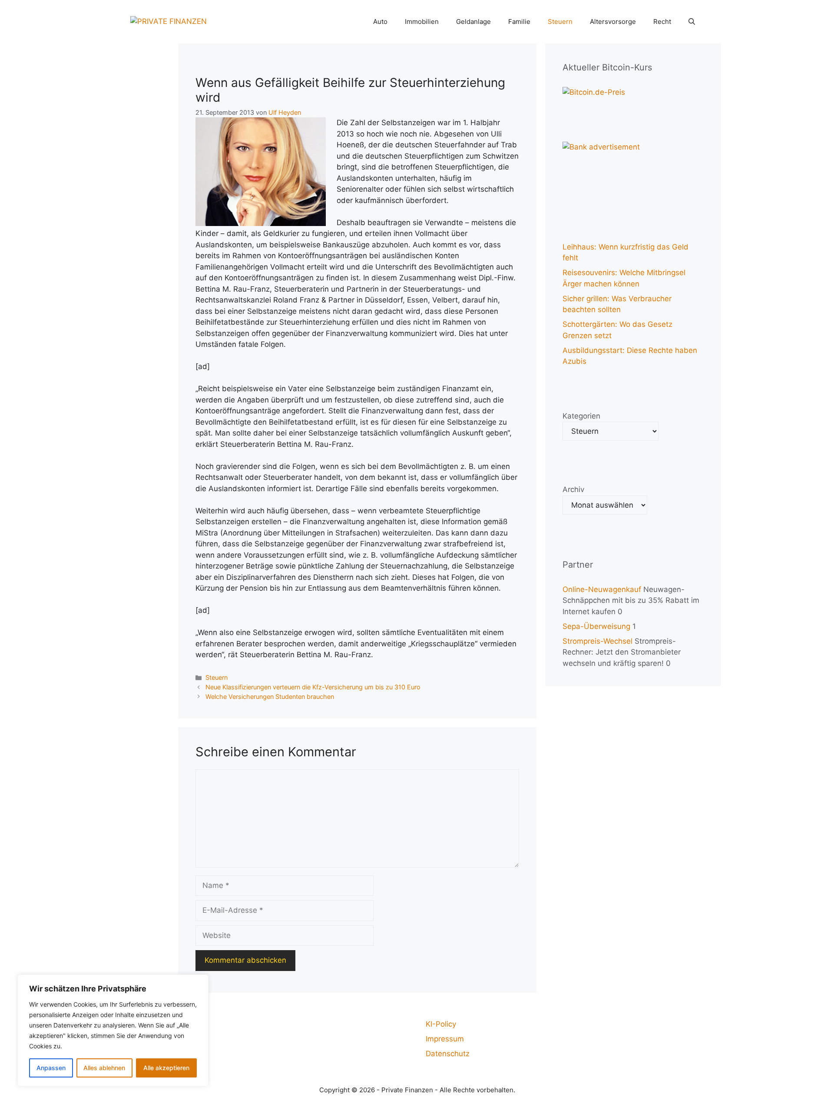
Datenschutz (448, 1053)
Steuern (560, 21)
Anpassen (51, 1067)
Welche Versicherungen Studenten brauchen (269, 696)
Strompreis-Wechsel (597, 641)
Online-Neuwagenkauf (602, 589)
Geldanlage (473, 21)
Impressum (445, 1038)
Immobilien (422, 21)
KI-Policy (441, 1024)
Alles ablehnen (104, 1067)
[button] (692, 22)
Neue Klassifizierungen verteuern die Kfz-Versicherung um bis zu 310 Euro (312, 687)
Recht (662, 21)
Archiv (573, 489)
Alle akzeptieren (166, 1067)
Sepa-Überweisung (596, 626)
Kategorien (581, 416)
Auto (380, 21)
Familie (519, 21)
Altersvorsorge (613, 21)
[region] (112, 1030)
